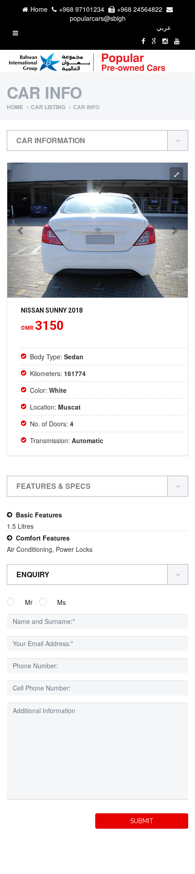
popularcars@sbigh (98, 18)
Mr (29, 602)
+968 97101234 (81, 9)
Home (39, 9)
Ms (61, 602)
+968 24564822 (139, 9)
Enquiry (32, 574)
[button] (20, 230)
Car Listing (48, 107)
